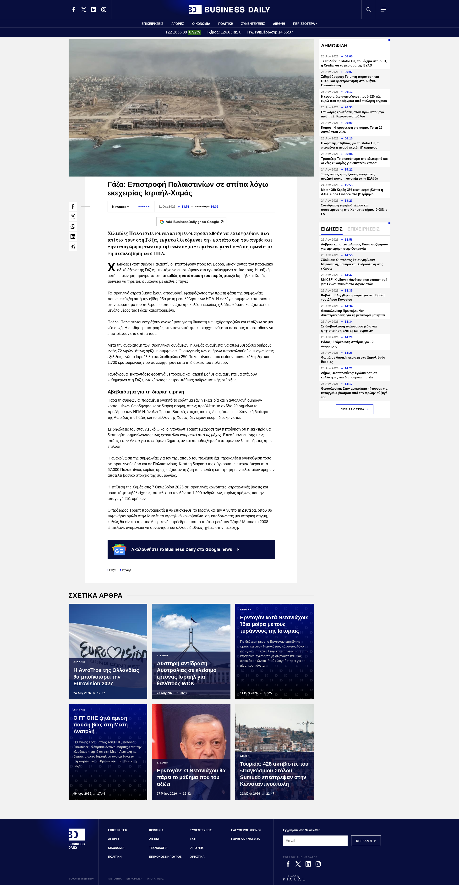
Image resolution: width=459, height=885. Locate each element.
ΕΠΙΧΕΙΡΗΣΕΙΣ (152, 24)
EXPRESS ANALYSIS (245, 839)
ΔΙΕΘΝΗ (279, 24)
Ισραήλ (126, 570)
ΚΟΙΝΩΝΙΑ (156, 830)
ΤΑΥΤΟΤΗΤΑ (115, 878)
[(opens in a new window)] (74, 9)
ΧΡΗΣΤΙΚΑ (197, 856)
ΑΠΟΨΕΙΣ (196, 848)
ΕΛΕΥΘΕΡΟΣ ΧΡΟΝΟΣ (246, 830)
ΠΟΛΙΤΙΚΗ (225, 24)
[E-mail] (73, 246)
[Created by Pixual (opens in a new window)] (331, 880)
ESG (193, 839)
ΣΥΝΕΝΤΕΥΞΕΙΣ (253, 24)
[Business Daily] (229, 9)
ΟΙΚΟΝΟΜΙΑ (201, 24)
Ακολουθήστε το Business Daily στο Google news (181, 549)
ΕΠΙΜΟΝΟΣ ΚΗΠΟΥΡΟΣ (165, 856)
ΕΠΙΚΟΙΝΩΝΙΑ (134, 878)
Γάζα (112, 570)
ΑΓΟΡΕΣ (177, 24)
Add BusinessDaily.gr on (192, 222)
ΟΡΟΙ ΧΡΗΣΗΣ (155, 878)
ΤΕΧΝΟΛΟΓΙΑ (158, 848)
